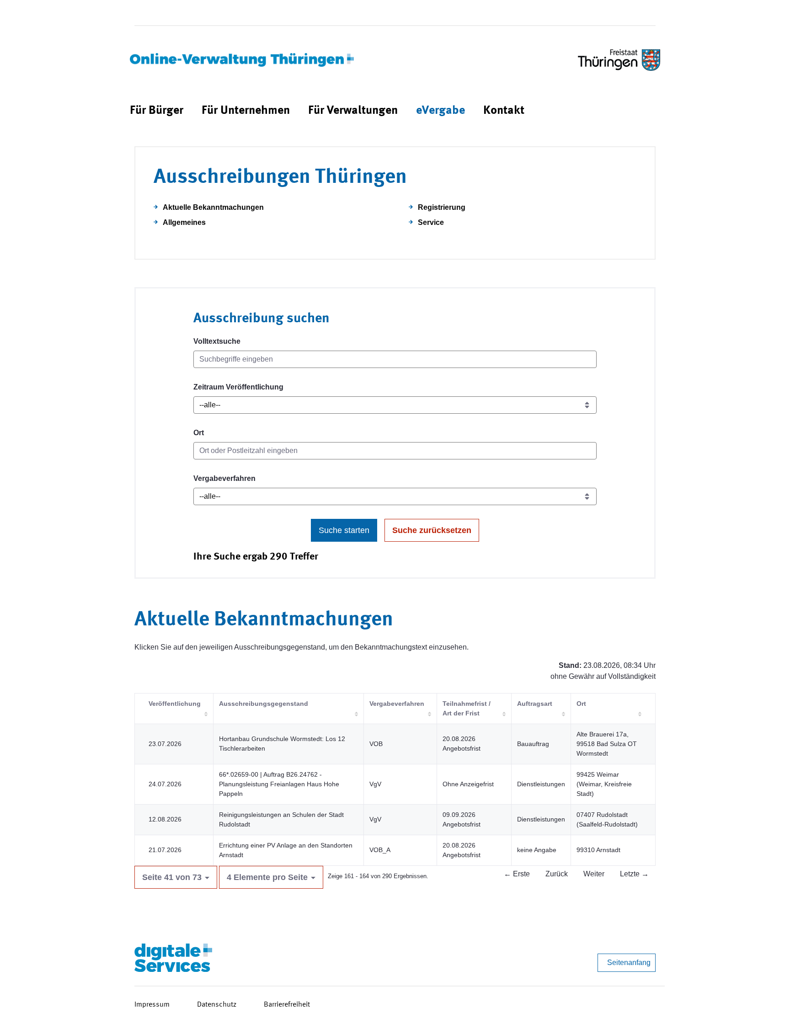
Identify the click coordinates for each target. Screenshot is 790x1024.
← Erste (517, 874)
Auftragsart (534, 703)
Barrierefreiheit (287, 1004)
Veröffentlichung (175, 703)
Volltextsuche (216, 341)
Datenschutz (216, 1004)
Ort (198, 433)
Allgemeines (184, 222)
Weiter (593, 874)
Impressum (152, 1004)
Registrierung (441, 207)
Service (431, 222)
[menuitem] (156, 111)
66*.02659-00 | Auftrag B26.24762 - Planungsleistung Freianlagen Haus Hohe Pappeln (279, 784)
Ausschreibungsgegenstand (263, 703)
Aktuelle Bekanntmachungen (213, 207)
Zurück (556, 874)
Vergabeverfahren (224, 478)
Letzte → (634, 874)
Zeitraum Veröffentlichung (238, 387)
